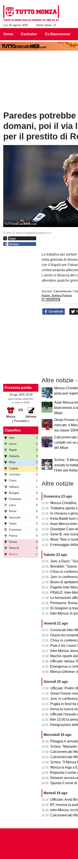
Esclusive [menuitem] (29, 34)
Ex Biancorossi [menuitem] (57, 34)
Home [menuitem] (8, 34)
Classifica (13, 430)
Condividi (55, 311)
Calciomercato (63, 291)
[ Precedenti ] (20, 421)
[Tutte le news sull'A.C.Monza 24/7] (31, 13)
